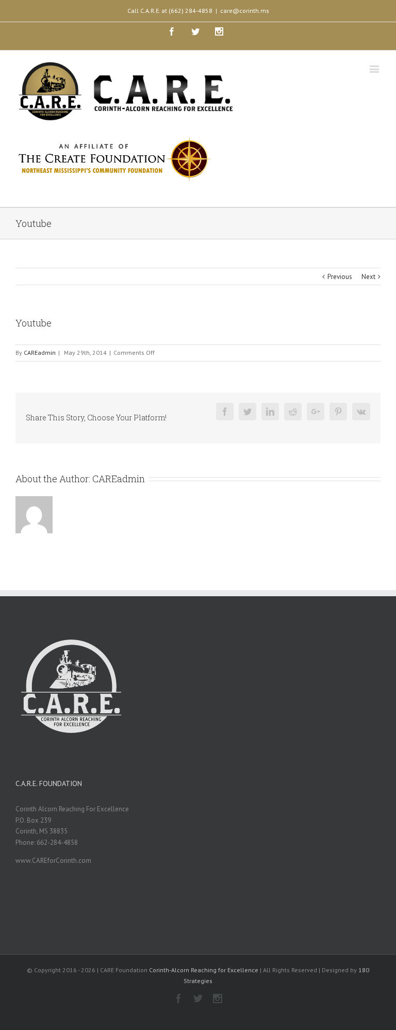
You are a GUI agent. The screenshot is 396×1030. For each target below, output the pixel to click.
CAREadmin (40, 352)
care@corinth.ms (244, 10)
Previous (339, 276)
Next (368, 276)
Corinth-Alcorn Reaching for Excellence (203, 970)
